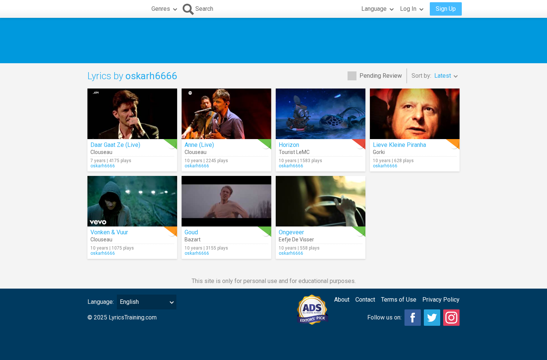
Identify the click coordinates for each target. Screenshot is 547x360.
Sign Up (446, 8)
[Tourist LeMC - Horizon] (320, 114)
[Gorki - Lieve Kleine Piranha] (415, 114)
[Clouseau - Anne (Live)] (226, 114)
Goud (191, 232)
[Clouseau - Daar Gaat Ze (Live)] (132, 114)
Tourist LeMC (294, 152)
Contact (365, 299)
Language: (100, 301)
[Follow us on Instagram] (451, 317)
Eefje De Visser (296, 239)
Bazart (193, 239)
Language (374, 8)
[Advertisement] (273, 40)
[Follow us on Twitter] (432, 317)
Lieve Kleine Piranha (399, 144)
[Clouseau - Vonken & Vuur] (132, 201)
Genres (160, 8)
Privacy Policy (441, 299)
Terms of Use (398, 299)
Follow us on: (384, 317)
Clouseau (101, 152)
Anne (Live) (199, 144)
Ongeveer (291, 232)
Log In (408, 8)
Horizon (289, 144)
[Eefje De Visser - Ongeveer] (320, 201)
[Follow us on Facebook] (412, 317)
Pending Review (380, 75)
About (341, 299)
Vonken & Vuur (109, 232)
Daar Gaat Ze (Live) (115, 144)
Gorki (379, 152)
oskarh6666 (102, 165)
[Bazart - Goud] (226, 201)
